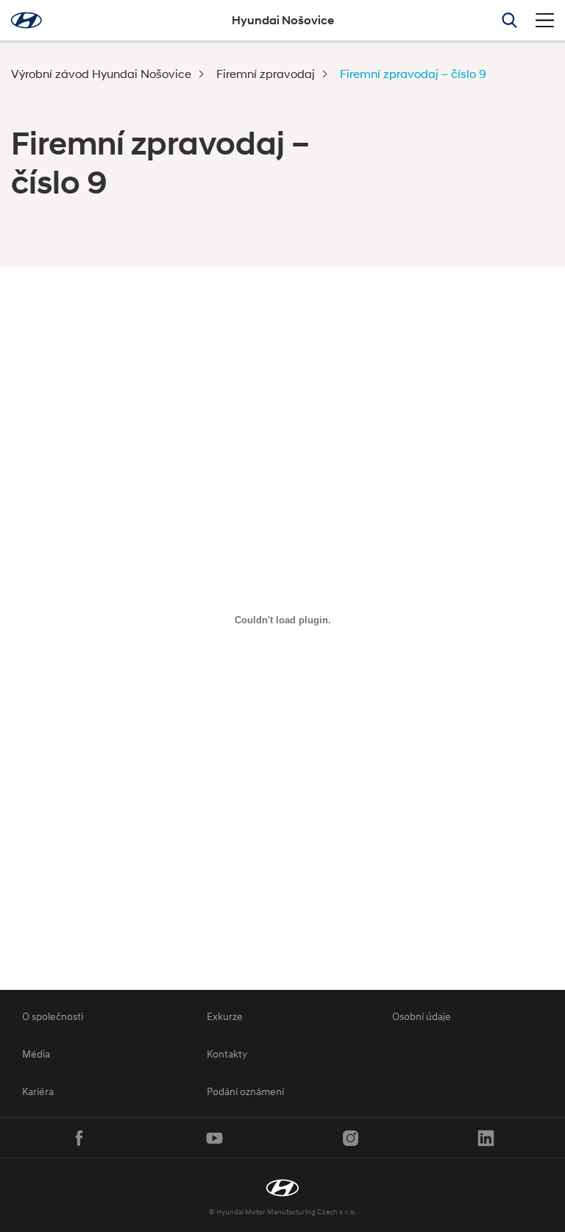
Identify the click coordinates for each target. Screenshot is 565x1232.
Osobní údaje (421, 1016)
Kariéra (38, 1091)
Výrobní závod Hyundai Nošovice (101, 73)
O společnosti (52, 1016)
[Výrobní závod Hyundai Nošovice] (282, 1187)
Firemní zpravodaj (265, 73)
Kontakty (227, 1053)
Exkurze (225, 1016)
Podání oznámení (245, 1091)
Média (36, 1053)
